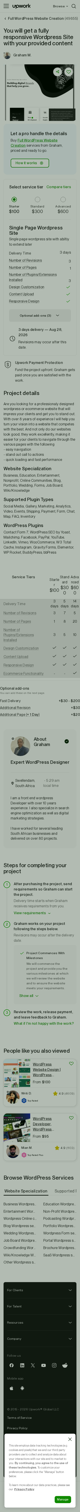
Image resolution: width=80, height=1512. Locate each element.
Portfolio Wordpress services (59, 1226)
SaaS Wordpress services (59, 1255)
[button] (32, 117)
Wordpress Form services (59, 1233)
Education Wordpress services (59, 1204)
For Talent (14, 1306)
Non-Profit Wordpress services (59, 1211)
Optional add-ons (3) (35, 315)
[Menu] (6, 6)
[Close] (70, 1439)
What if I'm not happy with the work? (44, 1023)
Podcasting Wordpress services (59, 1218)
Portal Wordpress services (59, 1240)
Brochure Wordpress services (59, 1248)
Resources (15, 1322)
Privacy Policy (17, 1428)
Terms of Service (19, 1417)
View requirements (30, 913)
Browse (59, 6)
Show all (26, 996)
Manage (63, 1499)
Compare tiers (58, 187)
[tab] (26, 1191)
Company (14, 1338)
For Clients (15, 1290)
